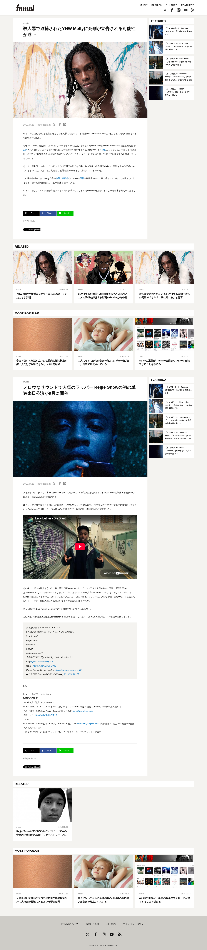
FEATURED (187, 5)
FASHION (156, 5)
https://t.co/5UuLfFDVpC (44, 666)
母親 (82, 178)
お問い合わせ (92, 924)
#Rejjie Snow (29, 758)
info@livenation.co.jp (83, 711)
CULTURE (171, 5)
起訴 (25, 150)
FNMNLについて (69, 924)
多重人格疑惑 (62, 178)
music (26, 23)
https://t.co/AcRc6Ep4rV (41, 661)
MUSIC (144, 5)
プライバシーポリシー (134, 924)
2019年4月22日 (71, 674)
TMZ (104, 150)
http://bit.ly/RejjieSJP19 (46, 715)
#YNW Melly (29, 221)
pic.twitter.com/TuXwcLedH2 (68, 670)
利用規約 (111, 924)
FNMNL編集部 (44, 125)
